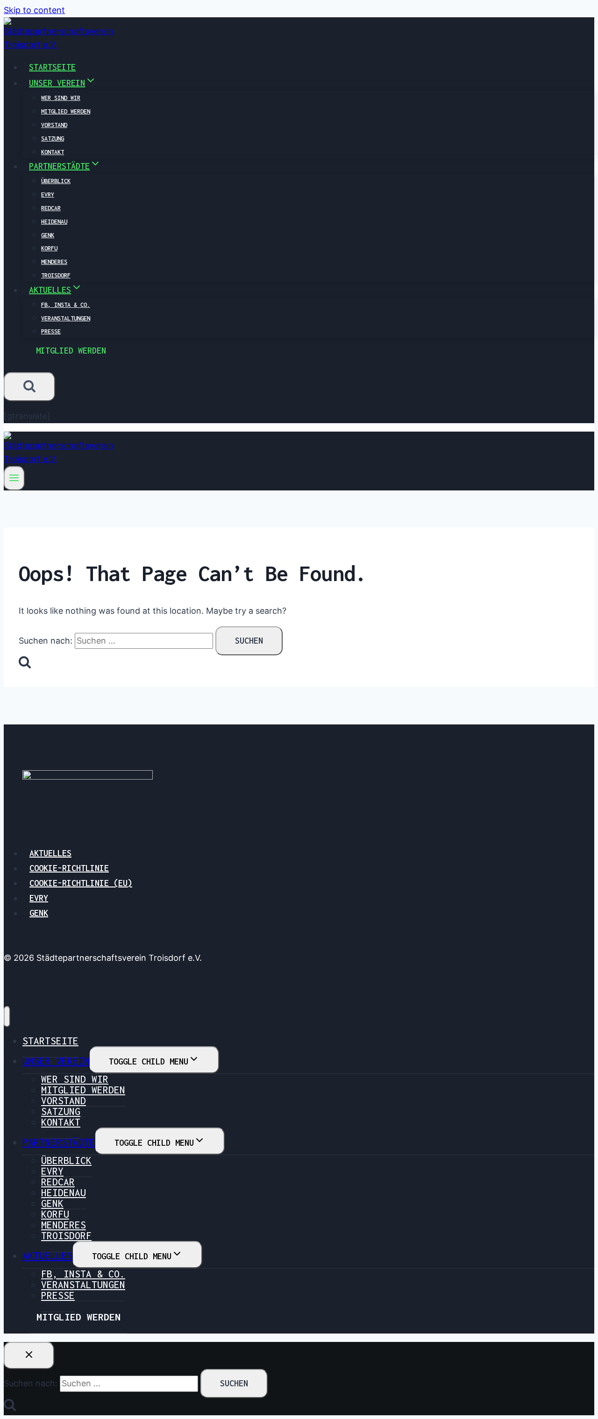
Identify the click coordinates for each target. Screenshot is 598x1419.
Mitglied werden (65, 111)
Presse (51, 331)
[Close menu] (7, 1016)
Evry (47, 194)
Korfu (49, 248)
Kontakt (52, 152)
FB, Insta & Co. (65, 304)
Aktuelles (50, 853)
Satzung (52, 138)
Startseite (52, 67)
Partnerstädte (58, 1142)
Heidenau (54, 221)
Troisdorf (56, 275)
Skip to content (34, 10)
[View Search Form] (29, 386)
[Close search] (29, 1355)
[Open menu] (14, 478)
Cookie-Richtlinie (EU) (80, 883)
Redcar (51, 208)
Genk (47, 235)
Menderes (54, 261)
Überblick (56, 180)
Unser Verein (56, 1060)
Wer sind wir (60, 97)
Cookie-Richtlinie (69, 868)
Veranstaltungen (65, 318)
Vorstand (54, 124)
